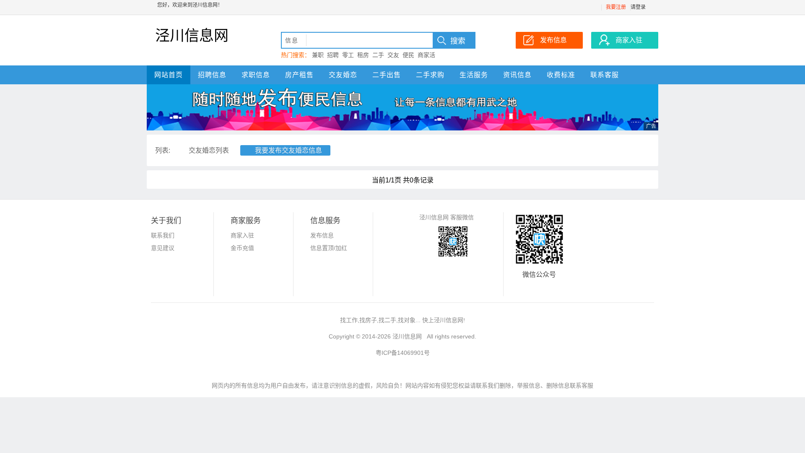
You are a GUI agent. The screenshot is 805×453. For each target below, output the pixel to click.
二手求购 (430, 74)
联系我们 (162, 235)
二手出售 (386, 74)
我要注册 (616, 7)
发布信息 (322, 235)
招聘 (333, 55)
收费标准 (561, 74)
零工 (348, 55)
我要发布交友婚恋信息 (288, 150)
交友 (393, 55)
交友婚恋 (343, 74)
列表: (162, 150)
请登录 (638, 7)
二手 (378, 55)
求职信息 (256, 74)
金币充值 (242, 248)
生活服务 (474, 74)
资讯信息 (517, 74)
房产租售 (299, 74)
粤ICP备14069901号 (403, 352)
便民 (408, 55)
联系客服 (604, 74)
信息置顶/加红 (328, 248)
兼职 (318, 55)
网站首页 (168, 74)
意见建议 (162, 248)
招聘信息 (212, 74)
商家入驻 (242, 235)
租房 (363, 55)
